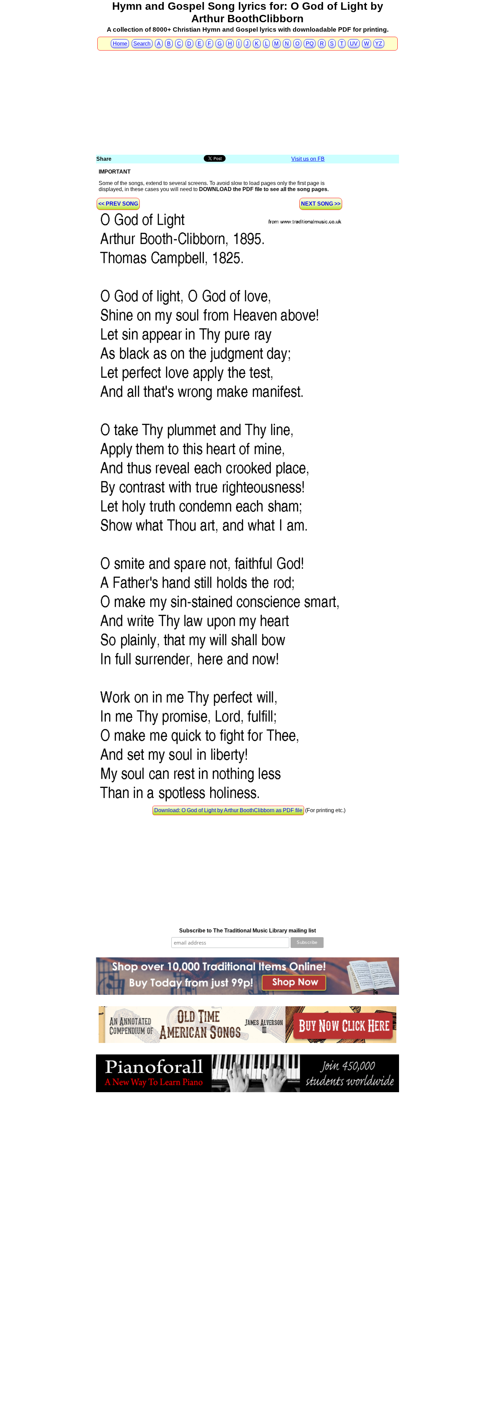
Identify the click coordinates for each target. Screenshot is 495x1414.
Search (142, 44)
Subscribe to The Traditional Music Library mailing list (247, 930)
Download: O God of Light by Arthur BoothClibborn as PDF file (228, 810)
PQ (310, 44)
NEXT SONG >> (320, 204)
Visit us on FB (308, 159)
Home (120, 44)
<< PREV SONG (118, 204)
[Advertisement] (247, 103)
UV (354, 44)
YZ (378, 44)
